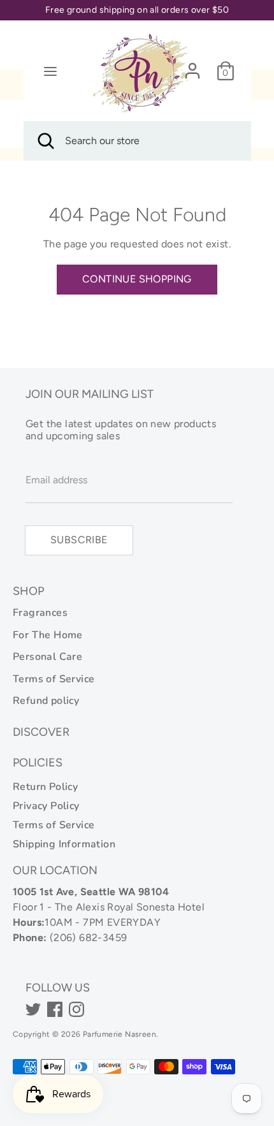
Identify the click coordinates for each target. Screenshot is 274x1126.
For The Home (48, 635)
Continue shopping (137, 279)
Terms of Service (53, 679)
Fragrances (40, 613)
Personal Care (47, 657)
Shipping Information (64, 844)
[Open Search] (44, 141)
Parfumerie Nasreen (119, 1034)
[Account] (192, 65)
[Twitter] (33, 1009)
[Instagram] (76, 1009)
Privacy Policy (46, 806)
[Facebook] (54, 1009)
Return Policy (45, 787)
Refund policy (46, 701)
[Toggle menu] (50, 71)
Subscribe (79, 540)
